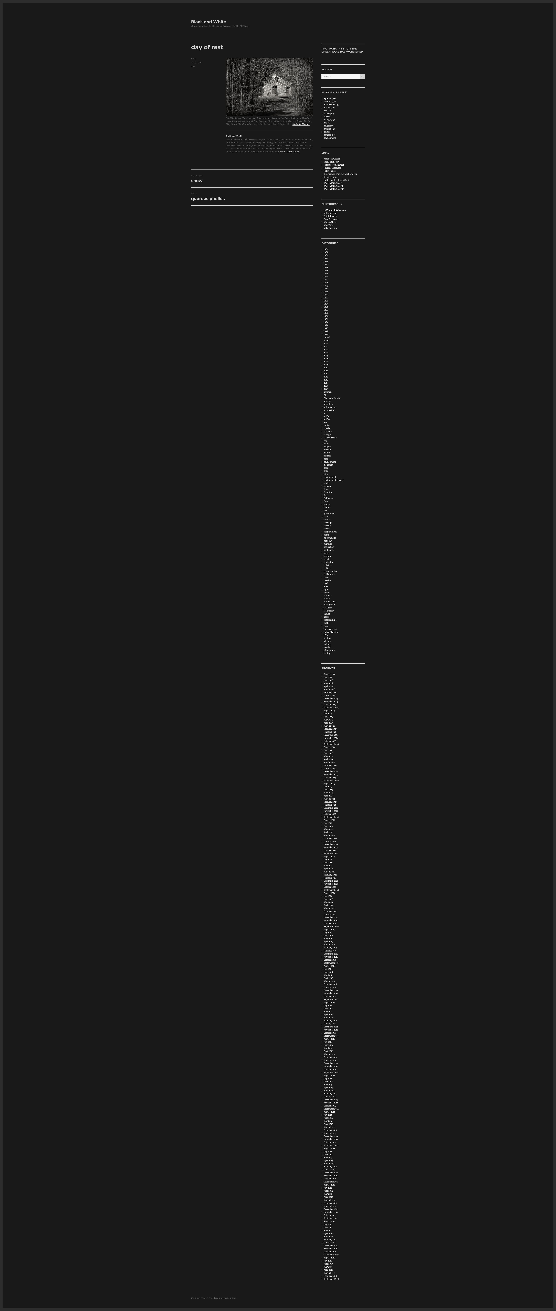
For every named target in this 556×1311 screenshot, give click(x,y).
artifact (327, 416)
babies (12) (329, 113)
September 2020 (331, 890)
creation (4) (329, 129)
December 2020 (331, 881)
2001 (326, 343)
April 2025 (328, 723)
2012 (326, 374)
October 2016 (330, 1033)
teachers (328, 608)
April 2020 (328, 905)
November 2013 (331, 1139)
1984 (326, 301)
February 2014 (330, 1130)
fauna (326, 489)
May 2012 (328, 1194)
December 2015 (331, 1063)
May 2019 (328, 938)
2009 (326, 364)
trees (326, 626)
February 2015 (330, 1093)
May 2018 (328, 975)
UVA (326, 635)
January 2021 (330, 878)
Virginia (327, 641)
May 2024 (328, 756)
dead (326, 459)
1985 (326, 304)
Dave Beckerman (331, 219)
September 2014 (331, 1109)
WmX (193, 58)
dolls (326, 471)
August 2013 (329, 1148)
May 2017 (328, 1011)
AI (325, 395)
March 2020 (329, 908)
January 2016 (330, 1060)
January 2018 (330, 987)
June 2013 (328, 1154)
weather (327, 647)
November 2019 (331, 920)
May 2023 (328, 793)
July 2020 (328, 896)
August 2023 (329, 783)
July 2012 (328, 1188)
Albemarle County (332, 398)
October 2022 (330, 814)
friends (327, 507)
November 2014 (331, 1103)
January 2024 (330, 768)
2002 (326, 346)
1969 (326, 255)
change (327, 434)
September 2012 (331, 1182)
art (325, 413)
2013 (326, 377)
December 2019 (331, 917)
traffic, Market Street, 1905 (336, 180)
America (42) (330, 101)
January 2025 (330, 732)
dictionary (328, 465)
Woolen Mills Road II (333, 186)
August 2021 (329, 856)
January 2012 (330, 1206)
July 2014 (328, 1115)
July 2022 (328, 823)
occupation (329, 547)
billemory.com (330, 213)
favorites (328, 492)
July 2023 (328, 786)
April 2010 (328, 1270)
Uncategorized (330, 629)
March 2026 (329, 689)
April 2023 (328, 796)
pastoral (327, 556)
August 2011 (329, 1221)
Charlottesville (330, 437)
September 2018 (331, 963)
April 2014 (328, 1124)
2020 (326, 386)
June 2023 (328, 790)
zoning (327, 653)
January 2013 (329, 1169)
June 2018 (328, 972)
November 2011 (331, 1212)
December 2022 (331, 808)
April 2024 (328, 759)
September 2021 (331, 853)
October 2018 (330, 960)
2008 (326, 361)
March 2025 (329, 726)
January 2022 (330, 841)
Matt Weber (329, 225)
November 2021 (331, 847)
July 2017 (328, 1005)
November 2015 (331, 1066)
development (330, 138)
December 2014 (331, 1100)
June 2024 (328, 753)
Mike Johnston (331, 228)
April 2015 (328, 1087)
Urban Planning (331, 632)
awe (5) (327, 110)
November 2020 (331, 884)
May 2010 (328, 1267)
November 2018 (331, 957)
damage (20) (329, 135)
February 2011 (330, 1239)
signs (326, 589)
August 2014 (329, 1112)
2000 (326, 340)
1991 (326, 319)
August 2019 (329, 929)
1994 (326, 322)
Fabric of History (331, 162)
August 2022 (329, 820)
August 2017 (329, 1002)
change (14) (329, 120)
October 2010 (330, 1252)
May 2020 (328, 902)
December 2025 (331, 698)
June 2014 (328, 1118)
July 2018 (328, 969)
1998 (326, 331)
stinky (327, 598)
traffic (327, 623)
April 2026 (328, 686)
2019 (326, 383)
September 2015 (331, 1072)
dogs (326, 468)
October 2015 (330, 1069)
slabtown (328, 595)
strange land (329, 605)
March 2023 (329, 799)
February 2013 (330, 1166)
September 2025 (331, 707)
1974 (326, 270)
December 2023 (331, 771)
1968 (326, 252)
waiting (327, 644)
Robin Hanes (330, 171)
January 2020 (330, 914)
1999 (326, 334)
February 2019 (330, 948)
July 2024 (328, 750)
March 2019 (329, 945)
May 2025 (328, 720)
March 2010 (329, 1273)
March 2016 (329, 1054)
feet (325, 495)
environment (330, 477)
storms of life (330, 602)
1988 (326, 313)
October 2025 (330, 704)
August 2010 (329, 1258)
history (327, 519)
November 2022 (331, 811)
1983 (326, 298)
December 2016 (331, 1027)
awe (325, 422)
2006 (326, 358)
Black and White (208, 21)
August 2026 (329, 674)
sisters (327, 592)
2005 (326, 355)
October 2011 (329, 1215)
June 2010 (328, 1264)
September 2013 (331, 1145)
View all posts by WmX (288, 152)
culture (327, 132)
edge (326, 474)
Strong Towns (330, 177)
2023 (326, 389)
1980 (326, 288)
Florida (327, 504)
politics (327, 568)
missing (327, 526)
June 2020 (328, 899)
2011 (326, 371)
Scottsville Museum (301, 124)
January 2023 (330, 805)
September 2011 (331, 1218)
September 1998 (331, 1279)
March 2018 (329, 981)
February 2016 (330, 1057)
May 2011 (328, 1230)
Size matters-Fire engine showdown (340, 174)
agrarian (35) (330, 98)
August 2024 (329, 747)
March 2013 (329, 1163)
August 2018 (329, 966)
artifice (327, 419)
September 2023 (331, 780)
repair (326, 577)
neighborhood (330, 532)
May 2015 (328, 1084)
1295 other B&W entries (335, 210)
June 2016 (328, 1045)
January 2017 (330, 1024)
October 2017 (330, 996)
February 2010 (330, 1276)
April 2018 (328, 978)
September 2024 (331, 744)
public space (329, 574)
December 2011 (331, 1209)
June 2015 (328, 1081)
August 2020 (329, 893)
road (326, 583)
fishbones (328, 498)
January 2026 (330, 695)
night (326, 535)
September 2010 (331, 1255)
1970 (326, 258)
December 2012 (331, 1172)
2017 (326, 380)
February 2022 (330, 838)
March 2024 (329, 762)
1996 (326, 325)
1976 (326, 276)
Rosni (326, 586)
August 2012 (329, 1185)
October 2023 (330, 777)
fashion (327, 486)
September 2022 (331, 817)
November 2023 (331, 774)
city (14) (327, 123)
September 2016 (331, 1036)
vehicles (327, 638)
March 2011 (329, 1236)
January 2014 (330, 1133)
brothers (328, 431)
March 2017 (329, 1017)
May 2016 (328, 1048)
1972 (326, 264)
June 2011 (328, 1227)
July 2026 (328, 677)
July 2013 (328, 1151)
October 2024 (330, 741)
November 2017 (331, 993)
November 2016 (331, 1030)
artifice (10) (329, 107)
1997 (326, 328)
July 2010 (328, 1261)
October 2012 (330, 1179)
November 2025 (331, 701)
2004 (326, 352)
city (325, 440)
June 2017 (328, 1008)
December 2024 (331, 735)
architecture (329, 410)
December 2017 (331, 990)
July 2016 (328, 1042)
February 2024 (330, 765)
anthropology (330, 407)
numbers (328, 544)
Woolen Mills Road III (334, 189)
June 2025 (328, 717)
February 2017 (330, 1021)
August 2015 (329, 1075)
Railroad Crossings (332, 168)
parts (326, 553)
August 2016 (329, 1039)
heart (326, 516)
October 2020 (330, 887)
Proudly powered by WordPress (223, 1298)
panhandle (329, 550)
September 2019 (331, 926)
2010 (326, 367)
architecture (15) (331, 104)
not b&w (328, 541)
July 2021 (328, 859)
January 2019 (330, 951)
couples (327, 446)
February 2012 (330, 1203)
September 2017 (331, 999)
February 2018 (330, 984)
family (327, 483)
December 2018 (331, 954)
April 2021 (328, 869)
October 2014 (330, 1106)
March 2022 (329, 835)
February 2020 (330, 911)
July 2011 (328, 1224)
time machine (330, 620)
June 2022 (328, 826)
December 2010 (331, 1245)
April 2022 (328, 832)
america (327, 401)
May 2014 (328, 1121)
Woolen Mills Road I (333, 183)
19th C (327, 337)
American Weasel (332, 159)
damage (327, 456)
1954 (326, 249)
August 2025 (329, 710)
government (329, 513)
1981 (326, 291)
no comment (330, 538)
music (326, 529)
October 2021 (330, 850)
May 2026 (328, 683)
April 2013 (328, 1160)
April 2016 (328, 1051)
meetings (328, 522)
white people (329, 650)
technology (329, 611)
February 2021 (330, 875)
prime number (330, 571)
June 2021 (328, 862)
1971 (326, 261)
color (326, 443)
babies (327, 425)
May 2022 (328, 829)
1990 (326, 316)
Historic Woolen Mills (334, 165)
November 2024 (331, 738)
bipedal (327, 116)
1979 (326, 285)
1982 (326, 295)
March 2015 (329, 1090)
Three (326, 617)
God (193, 66)
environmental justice (334, 480)
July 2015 (328, 1078)
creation (327, 450)
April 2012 (328, 1197)
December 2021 (331, 844)
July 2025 (328, 714)
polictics (328, 565)
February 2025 (330, 729)
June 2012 (328, 1191)
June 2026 (328, 680)
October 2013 (330, 1142)
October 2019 (330, 923)
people (327, 559)
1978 (326, 282)
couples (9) (329, 126)
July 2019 (328, 932)
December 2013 (331, 1136)
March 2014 (329, 1127)
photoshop (329, 562)
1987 (326, 310)
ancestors (328, 404)
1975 (326, 273)
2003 (326, 349)
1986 (326, 307)
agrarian (328, 392)
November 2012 (331, 1176)
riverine (327, 580)
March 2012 (329, 1200)
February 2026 (330, 692)
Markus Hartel (330, 222)
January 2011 (329, 1242)
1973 (326, 267)
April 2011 (328, 1233)
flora (326, 501)
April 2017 (328, 1014)
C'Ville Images (330, 216)
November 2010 (331, 1248)
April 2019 (328, 941)
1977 (326, 279)
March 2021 (329, 872)
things (327, 614)
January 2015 (330, 1096)
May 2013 (328, 1157)
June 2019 (328, 935)
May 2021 (328, 865)
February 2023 (330, 802)
